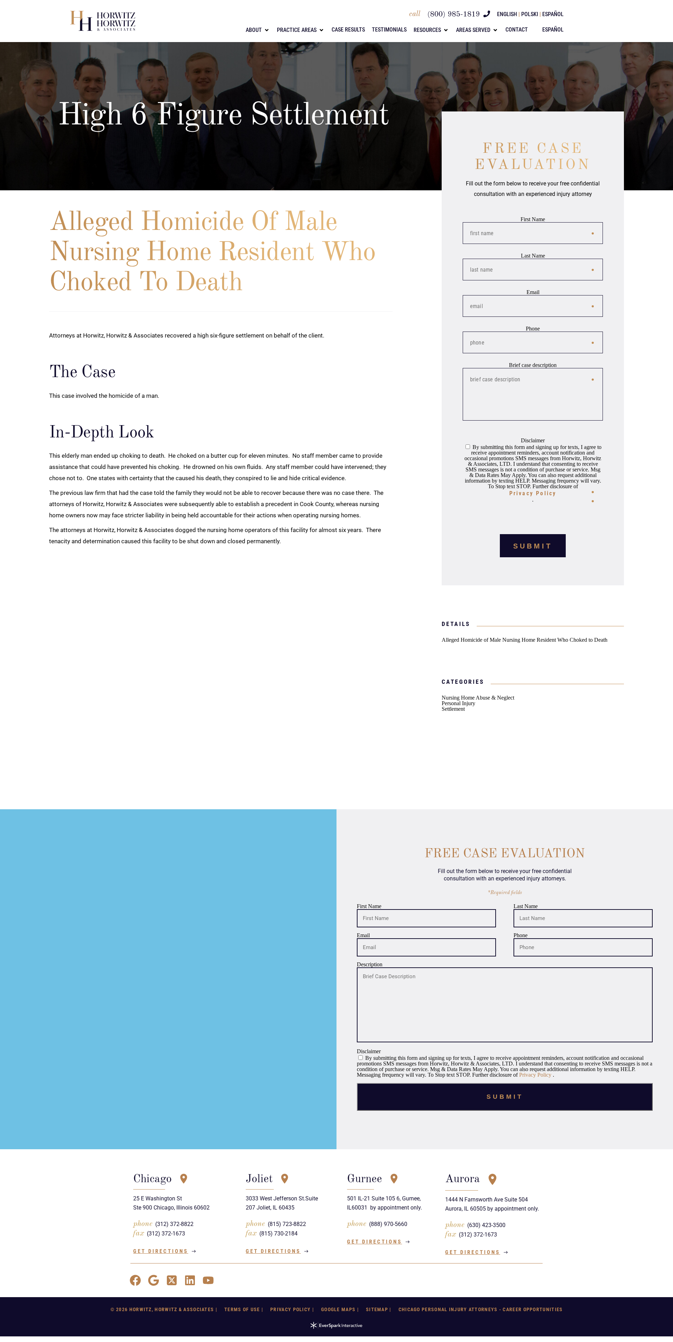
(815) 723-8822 (287, 1224)
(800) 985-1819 (453, 14)
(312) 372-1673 (166, 1233)
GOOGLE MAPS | (340, 1309)
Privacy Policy (533, 493)
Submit (532, 546)
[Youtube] (208, 1280)
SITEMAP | (379, 1309)
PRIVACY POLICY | (292, 1309)
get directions (160, 1251)
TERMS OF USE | (243, 1309)
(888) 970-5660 (388, 1224)
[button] (257, 30)
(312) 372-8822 (174, 1224)
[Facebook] (135, 1280)
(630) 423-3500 (486, 1225)
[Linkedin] (190, 1280)
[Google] (153, 1280)
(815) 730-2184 (278, 1233)
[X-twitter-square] (171, 1280)
